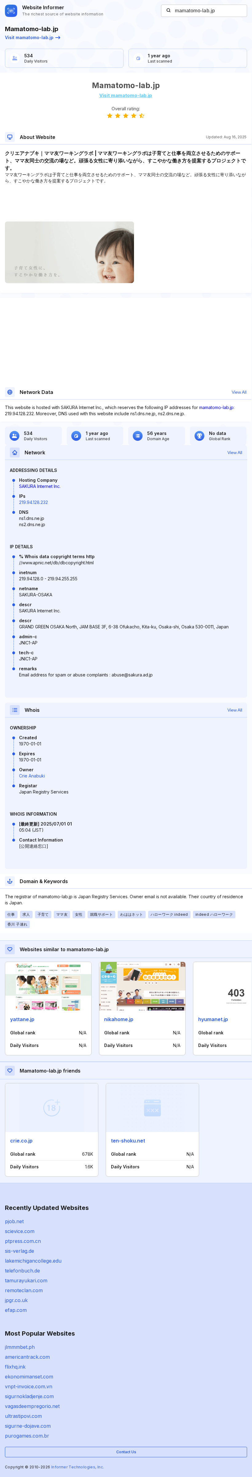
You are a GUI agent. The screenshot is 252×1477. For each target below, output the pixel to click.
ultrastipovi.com (23, 1416)
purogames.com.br (27, 1436)
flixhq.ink (15, 1367)
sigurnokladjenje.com (29, 1396)
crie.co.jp (21, 1141)
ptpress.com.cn (23, 1241)
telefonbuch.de (22, 1271)
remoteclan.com (24, 1290)
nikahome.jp (118, 1019)
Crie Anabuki (32, 775)
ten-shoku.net (128, 1141)
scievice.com (19, 1231)
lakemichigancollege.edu (33, 1261)
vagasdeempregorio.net (32, 1406)
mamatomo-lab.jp (216, 407)
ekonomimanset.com (29, 1377)
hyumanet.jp (213, 1019)
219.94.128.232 (33, 502)
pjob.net (14, 1221)
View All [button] (239, 392)
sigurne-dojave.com (28, 1426)
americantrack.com (27, 1357)
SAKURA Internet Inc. (40, 486)
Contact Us (126, 1452)
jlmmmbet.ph (20, 1347)
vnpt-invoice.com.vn (28, 1386)
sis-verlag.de (19, 1251)
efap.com (16, 1310)
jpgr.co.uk (16, 1300)
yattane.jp (22, 1019)
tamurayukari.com (26, 1280)
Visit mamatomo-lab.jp (29, 37)
